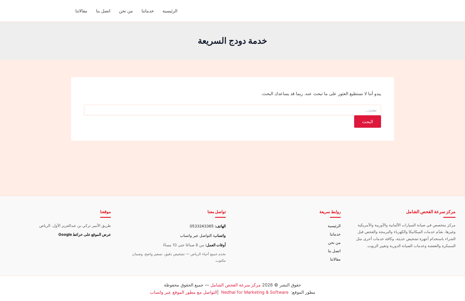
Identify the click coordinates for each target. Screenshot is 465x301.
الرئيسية (170, 10)
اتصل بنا (103, 10)
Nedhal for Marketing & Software (254, 292)
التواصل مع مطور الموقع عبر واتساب (183, 292)
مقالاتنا (81, 10)
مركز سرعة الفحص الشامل (235, 285)
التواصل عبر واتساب (196, 235)
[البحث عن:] (232, 110)
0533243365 (202, 226)
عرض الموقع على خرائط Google (84, 234)
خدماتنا (148, 10)
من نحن (126, 10)
